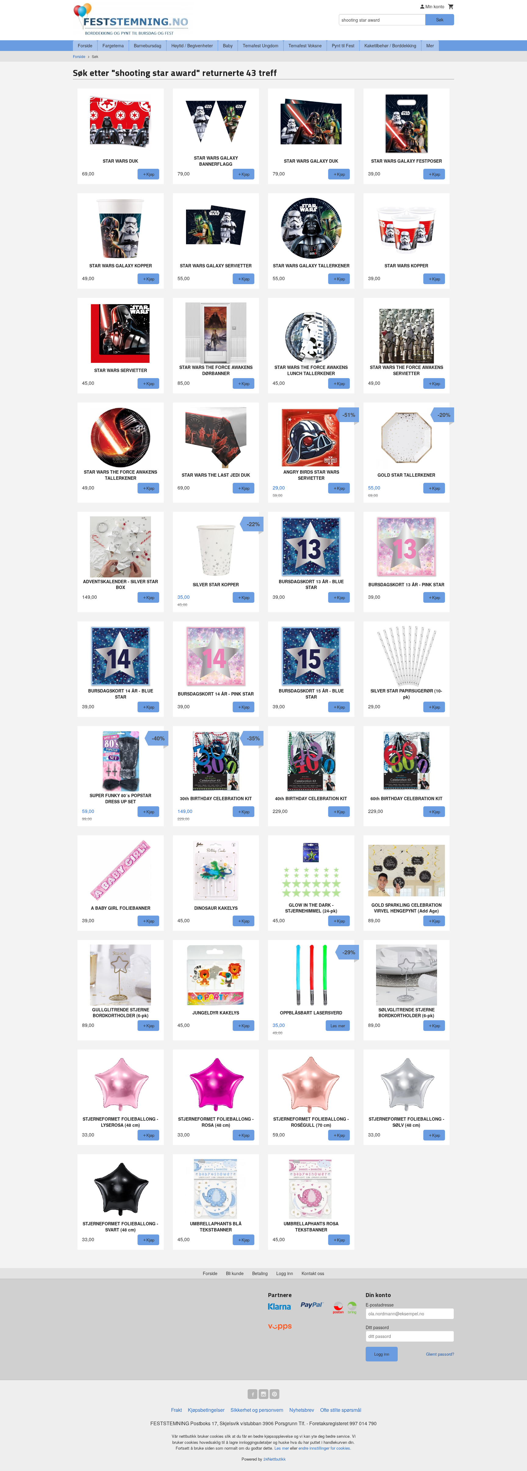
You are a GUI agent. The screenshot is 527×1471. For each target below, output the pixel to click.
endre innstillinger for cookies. (325, 1448)
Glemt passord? (440, 1354)
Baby (228, 45)
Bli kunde (235, 1273)
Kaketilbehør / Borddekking (390, 45)
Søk (439, 19)
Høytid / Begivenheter (192, 45)
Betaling (260, 1273)
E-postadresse (380, 1305)
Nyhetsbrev (301, 1409)
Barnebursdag (147, 45)
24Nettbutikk (275, 1459)
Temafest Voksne (305, 45)
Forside (85, 45)
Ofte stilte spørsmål (340, 1409)
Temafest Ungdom (260, 45)
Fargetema (113, 45)
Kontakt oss (313, 1273)
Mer (430, 45)
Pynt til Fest (343, 45)
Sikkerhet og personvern (257, 1409)
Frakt (176, 1409)
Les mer (282, 1448)
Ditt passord (377, 1327)
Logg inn (284, 1273)
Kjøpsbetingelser (206, 1409)
